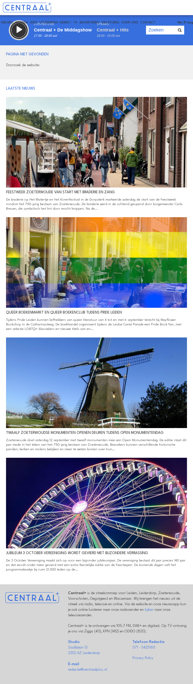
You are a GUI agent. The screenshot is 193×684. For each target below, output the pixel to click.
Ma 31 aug (185, 22)
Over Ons (129, 22)
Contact (148, 22)
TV (75, 22)
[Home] (27, 7)
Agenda (21, 22)
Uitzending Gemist (55, 22)
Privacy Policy (142, 658)
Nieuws (7, 22)
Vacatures (110, 22)
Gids (33, 22)
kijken (149, 610)
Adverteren (89, 22)
